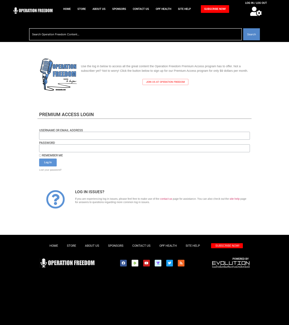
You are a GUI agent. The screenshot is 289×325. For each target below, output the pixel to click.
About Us (99, 9)
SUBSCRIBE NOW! (215, 9)
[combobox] (135, 34)
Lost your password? (50, 169)
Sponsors (119, 9)
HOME (67, 9)
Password (47, 142)
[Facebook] (123, 263)
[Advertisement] (144, 299)
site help (235, 198)
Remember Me (52, 155)
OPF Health (163, 9)
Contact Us (141, 9)
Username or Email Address (61, 130)
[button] (256, 11)
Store (81, 9)
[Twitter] (169, 263)
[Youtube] (146, 263)
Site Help (184, 9)
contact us (166, 198)
